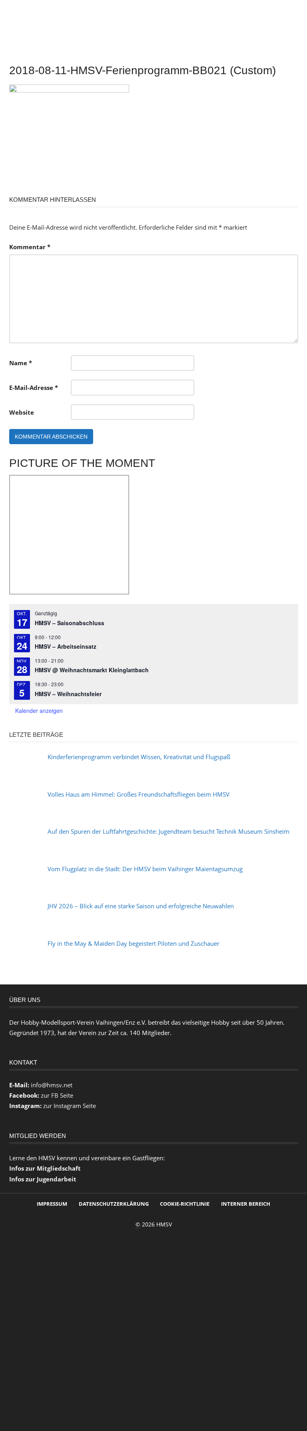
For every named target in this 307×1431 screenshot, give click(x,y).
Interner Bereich (245, 1203)
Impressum (52, 1203)
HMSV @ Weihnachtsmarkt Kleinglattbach (92, 670)
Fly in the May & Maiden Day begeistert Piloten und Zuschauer (133, 943)
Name (20, 363)
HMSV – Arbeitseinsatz (65, 646)
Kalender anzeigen (39, 711)
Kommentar (29, 247)
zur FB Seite (57, 1095)
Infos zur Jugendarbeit (42, 1179)
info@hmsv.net (51, 1085)
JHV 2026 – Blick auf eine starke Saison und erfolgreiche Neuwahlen (141, 906)
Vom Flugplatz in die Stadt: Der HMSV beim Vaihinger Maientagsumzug (145, 869)
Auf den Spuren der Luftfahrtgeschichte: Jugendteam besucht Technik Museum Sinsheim (168, 831)
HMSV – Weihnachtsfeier (68, 694)
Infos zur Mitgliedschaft (45, 1168)
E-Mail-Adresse (33, 388)
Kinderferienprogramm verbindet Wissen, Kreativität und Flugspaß (139, 757)
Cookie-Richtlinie (184, 1203)
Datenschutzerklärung (114, 1203)
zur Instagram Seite (69, 1106)
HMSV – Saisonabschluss (69, 623)
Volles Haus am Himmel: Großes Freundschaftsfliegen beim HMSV (138, 794)
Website (21, 412)
